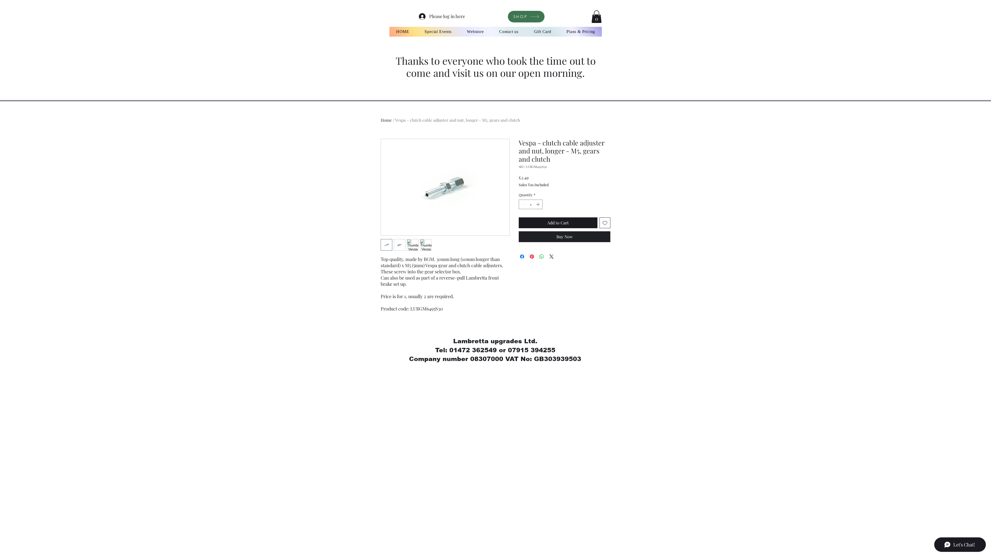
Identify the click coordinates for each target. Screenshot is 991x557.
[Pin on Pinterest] (532, 256)
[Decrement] (523, 204)
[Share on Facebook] (522, 256)
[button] (596, 16)
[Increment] (538, 204)
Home (386, 120)
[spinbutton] (530, 204)
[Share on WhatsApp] (542, 256)
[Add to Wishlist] (605, 222)
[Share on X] (551, 256)
